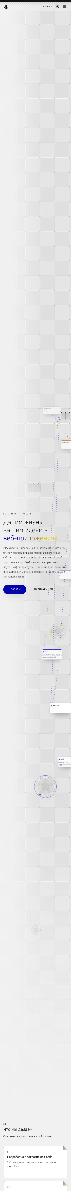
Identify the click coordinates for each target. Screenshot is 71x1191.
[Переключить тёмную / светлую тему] (57, 6)
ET (52, 6)
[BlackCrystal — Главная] (6, 6)
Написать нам (43, 589)
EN (44, 6)
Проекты (15, 589)
